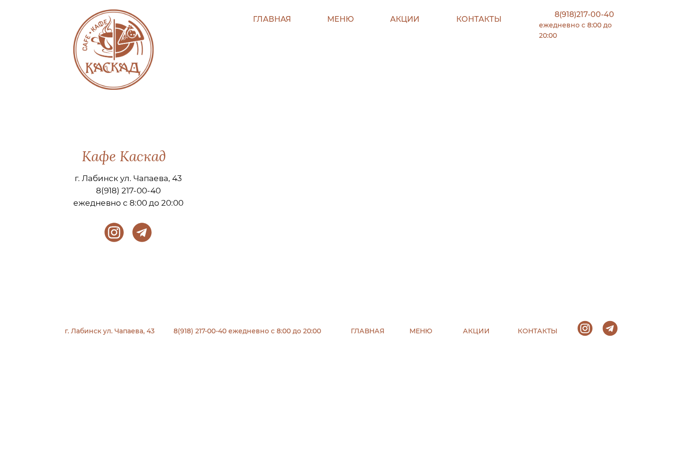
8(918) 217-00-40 (128, 190)
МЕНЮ (340, 19)
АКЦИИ (404, 19)
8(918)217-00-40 (584, 14)
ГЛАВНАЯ (272, 19)
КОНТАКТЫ (479, 19)
